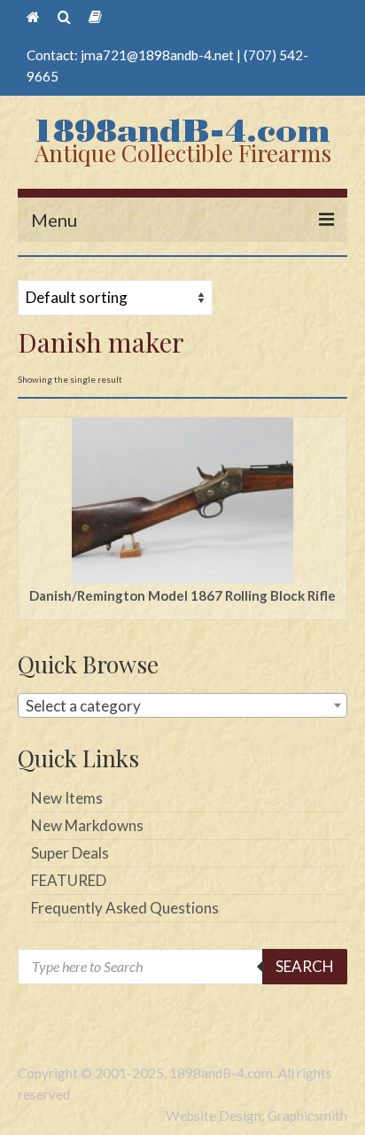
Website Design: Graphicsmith (256, 1115)
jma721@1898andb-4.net (157, 55)
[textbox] (182, 706)
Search (305, 966)
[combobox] (182, 705)
